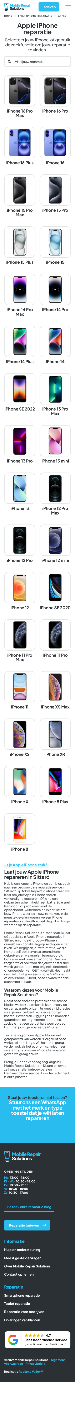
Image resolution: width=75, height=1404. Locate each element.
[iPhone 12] (19, 591)
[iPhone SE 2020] (55, 591)
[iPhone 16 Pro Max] (19, 97)
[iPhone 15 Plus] (19, 245)
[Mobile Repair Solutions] (17, 5)
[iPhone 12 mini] (55, 544)
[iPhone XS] (19, 738)
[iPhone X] (19, 785)
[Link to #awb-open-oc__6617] (68, 7)
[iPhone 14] (55, 345)
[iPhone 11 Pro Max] (19, 641)
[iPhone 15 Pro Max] (19, 196)
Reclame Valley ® (31, 1371)
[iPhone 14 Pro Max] (19, 295)
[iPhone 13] (19, 492)
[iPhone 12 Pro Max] (55, 494)
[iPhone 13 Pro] (19, 444)
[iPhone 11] (19, 690)
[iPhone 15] (55, 245)
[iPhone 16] (55, 146)
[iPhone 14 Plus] (19, 345)
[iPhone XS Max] (55, 690)
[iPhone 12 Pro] (19, 544)
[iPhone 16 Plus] (19, 146)
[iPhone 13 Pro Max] (55, 395)
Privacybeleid (35, 1363)
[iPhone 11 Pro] (55, 638)
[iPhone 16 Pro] (55, 94)
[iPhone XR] (55, 738)
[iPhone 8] (19, 832)
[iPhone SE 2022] (19, 392)
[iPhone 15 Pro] (55, 193)
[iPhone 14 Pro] (55, 293)
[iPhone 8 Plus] (55, 785)
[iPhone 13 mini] (55, 444)
